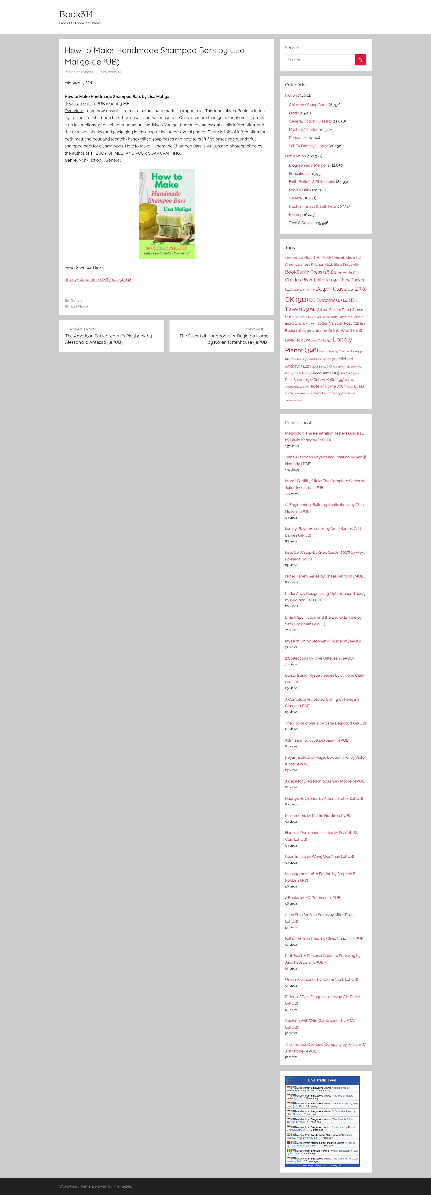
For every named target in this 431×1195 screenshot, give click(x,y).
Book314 (76, 14)
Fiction (291, 95)
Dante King (304, 289)
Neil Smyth (341, 366)
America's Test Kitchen (309, 264)
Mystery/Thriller (303, 129)
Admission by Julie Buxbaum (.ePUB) (317, 740)
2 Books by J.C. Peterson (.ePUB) (313, 897)
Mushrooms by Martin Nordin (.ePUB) (317, 815)
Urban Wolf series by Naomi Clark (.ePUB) (321, 979)
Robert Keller (329, 379)
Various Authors (304, 393)
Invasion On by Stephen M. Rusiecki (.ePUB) (323, 641)
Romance (297, 137)
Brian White (346, 272)
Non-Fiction (295, 156)
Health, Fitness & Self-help (312, 206)
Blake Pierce (346, 264)
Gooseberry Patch (337, 317)
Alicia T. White (318, 257)
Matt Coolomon (322, 359)
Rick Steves (299, 379)
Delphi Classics (340, 288)
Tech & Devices (302, 223)
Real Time (321, 1165)
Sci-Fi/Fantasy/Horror (308, 146)
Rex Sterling (350, 373)
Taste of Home (326, 386)
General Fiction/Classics (310, 121)
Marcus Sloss (329, 351)
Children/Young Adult (308, 105)
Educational (299, 173)
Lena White (321, 340)
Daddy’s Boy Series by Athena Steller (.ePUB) (324, 798)
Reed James (326, 373)
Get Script (308, 1165)
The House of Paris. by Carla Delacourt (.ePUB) (325, 723)
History (295, 214)
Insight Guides (314, 330)
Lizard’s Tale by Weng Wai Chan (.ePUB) (319, 856)
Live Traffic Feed (322, 1080)
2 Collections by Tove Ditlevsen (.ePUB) (319, 658)
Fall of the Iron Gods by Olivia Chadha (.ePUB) (325, 938)
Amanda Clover (347, 257)
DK (296, 299)
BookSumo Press (309, 272)
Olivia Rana (303, 373)
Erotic (294, 113)
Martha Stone (351, 351)
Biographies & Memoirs (309, 165)
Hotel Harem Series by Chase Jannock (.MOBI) (325, 576)
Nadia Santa (321, 366)
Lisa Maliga (79, 306)
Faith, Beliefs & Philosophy (312, 181)
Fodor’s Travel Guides (306, 317)
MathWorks (296, 359)
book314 (114, 72)
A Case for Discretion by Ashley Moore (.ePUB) (325, 781)
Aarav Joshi (294, 257)
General (77, 301)
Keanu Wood (345, 330)
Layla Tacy (297, 340)
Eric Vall (319, 310)
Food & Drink (300, 190)
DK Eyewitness (329, 300)
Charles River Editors (312, 280)
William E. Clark (331, 393)
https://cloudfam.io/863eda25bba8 (98, 279)
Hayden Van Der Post (336, 323)
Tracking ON (334, 1165)
